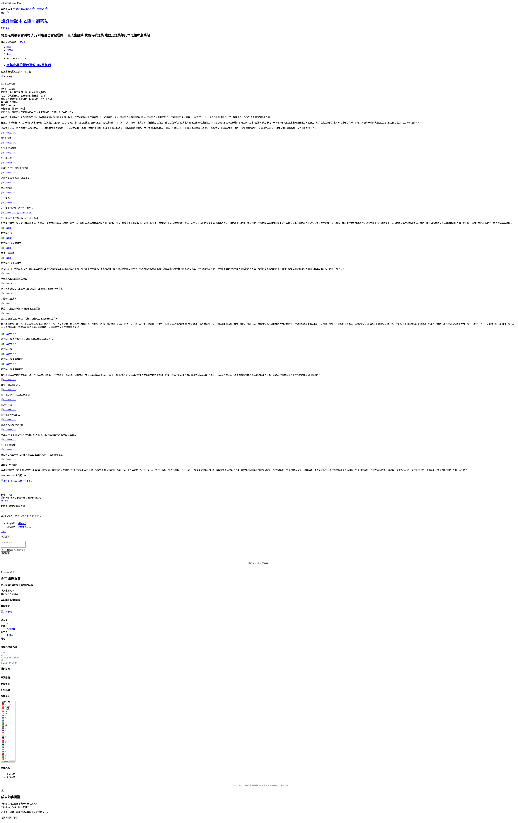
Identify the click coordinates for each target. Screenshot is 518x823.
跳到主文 (5, 28)
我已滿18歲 (6, 818)
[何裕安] (2, 655)
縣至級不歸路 (24, 527)
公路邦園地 (15, 658)
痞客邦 (18, 516)
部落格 (9, 50)
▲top (3, 531)
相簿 (8, 47)
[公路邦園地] (2, 660)
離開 (15, 818)
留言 (24, 516)
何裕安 (3, 652)
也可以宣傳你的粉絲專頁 (9, 663)
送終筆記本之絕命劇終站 (25, 20)
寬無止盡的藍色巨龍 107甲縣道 (28, 65)
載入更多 (5, 537)
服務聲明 (284, 785)
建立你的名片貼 (6, 658)
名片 (8, 54)
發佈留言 (5, 553)
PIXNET (239, 785)
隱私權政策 (274, 785)
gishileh (4, 501)
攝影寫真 (23, 42)
